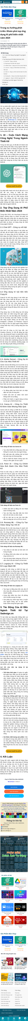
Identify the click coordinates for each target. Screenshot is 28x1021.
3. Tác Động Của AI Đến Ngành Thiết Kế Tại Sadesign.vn (12, 81)
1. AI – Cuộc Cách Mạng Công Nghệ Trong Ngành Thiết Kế (14, 56)
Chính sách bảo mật (21, 1010)
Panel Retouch (4, 806)
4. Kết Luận (5, 84)
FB (25, 1020)
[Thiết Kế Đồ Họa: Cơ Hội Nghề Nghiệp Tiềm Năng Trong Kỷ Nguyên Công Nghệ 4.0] (7, 961)
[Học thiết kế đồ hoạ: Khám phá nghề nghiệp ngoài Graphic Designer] (21, 961)
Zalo (8, 1020)
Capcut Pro (6, 808)
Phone (2, 1020)
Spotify (6, 811)
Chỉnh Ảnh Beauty (5, 1005)
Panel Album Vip (18, 997)
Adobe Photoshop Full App (15, 806)
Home (14, 1020)
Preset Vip (17, 992)
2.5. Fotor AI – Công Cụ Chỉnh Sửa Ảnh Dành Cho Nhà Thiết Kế (15, 73)
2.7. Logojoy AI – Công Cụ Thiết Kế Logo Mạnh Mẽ (14, 78)
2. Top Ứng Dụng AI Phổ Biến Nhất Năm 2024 (13, 59)
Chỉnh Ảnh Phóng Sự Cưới (6, 995)
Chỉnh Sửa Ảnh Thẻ (5, 997)
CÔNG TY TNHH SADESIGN (7, 1013)
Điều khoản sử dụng (7, 1010)
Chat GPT (24, 806)
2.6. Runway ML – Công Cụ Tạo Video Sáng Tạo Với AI (15, 76)
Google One (18, 808)
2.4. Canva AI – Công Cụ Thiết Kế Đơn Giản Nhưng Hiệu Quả (14, 68)
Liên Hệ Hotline (14, 791)
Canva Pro (12, 808)
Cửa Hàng (17, 990)
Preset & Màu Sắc (5, 999)
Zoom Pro (20, 811)
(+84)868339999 (16, 1016)
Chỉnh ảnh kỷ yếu (5, 1003)
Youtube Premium (17, 809)
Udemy (15, 811)
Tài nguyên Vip (18, 995)
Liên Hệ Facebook (14, 796)
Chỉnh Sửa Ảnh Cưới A (6, 992)
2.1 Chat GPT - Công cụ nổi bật (10, 61)
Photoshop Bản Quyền (20, 1005)
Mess (19, 1020)
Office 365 (10, 809)
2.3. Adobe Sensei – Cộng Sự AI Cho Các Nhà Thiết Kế (15, 65)
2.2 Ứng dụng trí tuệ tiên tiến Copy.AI (12, 63)
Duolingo (11, 811)
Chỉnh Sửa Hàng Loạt (5, 1001)
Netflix (24, 809)
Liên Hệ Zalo (14, 787)
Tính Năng (4, 990)
